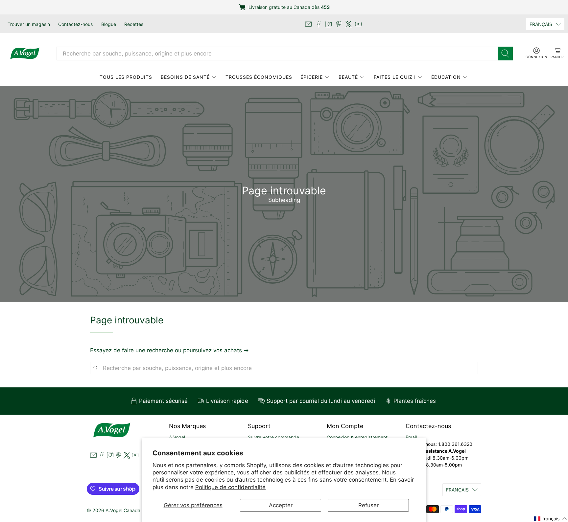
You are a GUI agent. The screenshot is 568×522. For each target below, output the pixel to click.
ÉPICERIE (311, 77)
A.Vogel (177, 437)
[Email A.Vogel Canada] (308, 24)
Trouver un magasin (29, 24)
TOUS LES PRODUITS (126, 77)
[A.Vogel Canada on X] (348, 24)
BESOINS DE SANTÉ (185, 77)
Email (411, 437)
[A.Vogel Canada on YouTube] (358, 24)
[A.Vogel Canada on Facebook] (318, 24)
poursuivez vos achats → (216, 350)
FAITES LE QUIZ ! (395, 77)
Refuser (368, 505)
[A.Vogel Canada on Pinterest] (338, 24)
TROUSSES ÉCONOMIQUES (258, 77)
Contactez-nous (75, 24)
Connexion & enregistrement (357, 437)
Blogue (108, 24)
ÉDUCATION (446, 77)
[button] (550, 518)
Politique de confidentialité (230, 487)
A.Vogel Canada (123, 510)
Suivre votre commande (273, 437)
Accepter (281, 505)
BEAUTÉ (348, 77)
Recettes (133, 24)
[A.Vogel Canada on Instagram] (328, 24)
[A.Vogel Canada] (24, 53)
